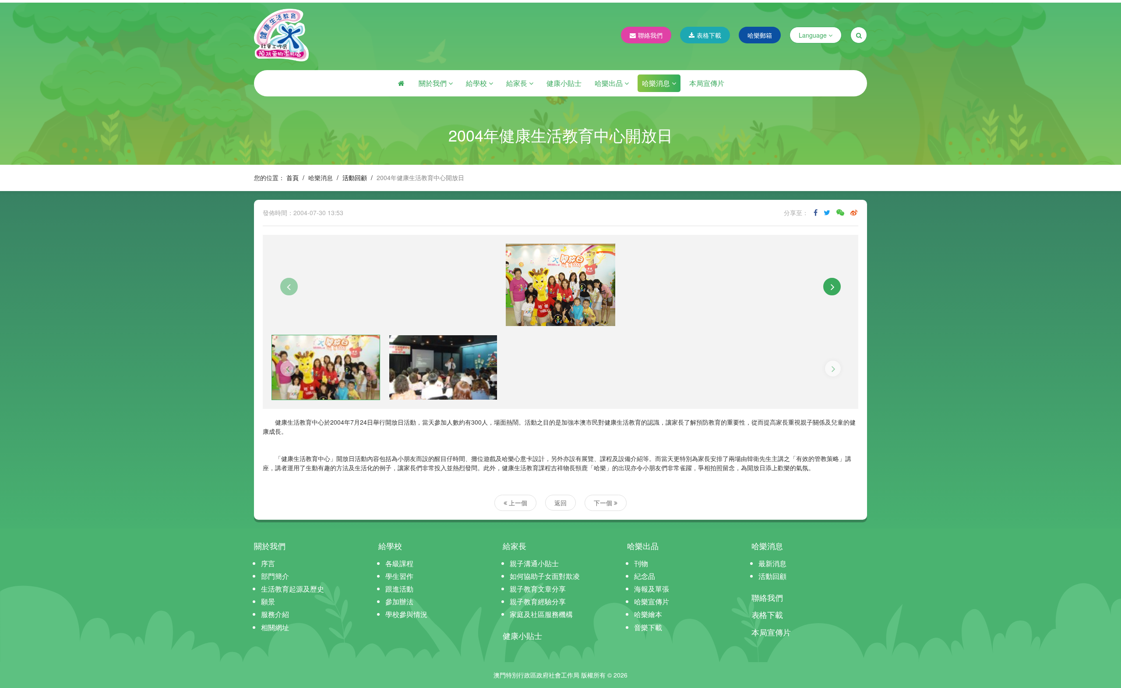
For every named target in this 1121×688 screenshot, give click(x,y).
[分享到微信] (840, 212)
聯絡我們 (650, 35)
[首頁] (401, 83)
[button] (289, 286)
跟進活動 (399, 589)
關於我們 (433, 83)
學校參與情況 (406, 614)
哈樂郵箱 (759, 35)
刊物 (641, 563)
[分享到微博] (854, 212)
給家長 (517, 83)
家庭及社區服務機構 (541, 614)
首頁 (292, 177)
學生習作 (399, 576)
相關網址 (275, 627)
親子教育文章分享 (538, 589)
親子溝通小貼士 (534, 563)
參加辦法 (399, 601)
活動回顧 (354, 177)
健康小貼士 (564, 83)
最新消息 (772, 563)
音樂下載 (648, 627)
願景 (268, 601)
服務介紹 (275, 614)
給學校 (477, 83)
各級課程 (399, 563)
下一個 (604, 502)
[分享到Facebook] (815, 212)
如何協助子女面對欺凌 (545, 576)
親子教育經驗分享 (538, 601)
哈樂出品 (609, 83)
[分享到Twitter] (827, 212)
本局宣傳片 (706, 83)
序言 (268, 563)
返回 (560, 502)
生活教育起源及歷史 (292, 589)
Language (813, 35)
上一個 (517, 502)
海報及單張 (651, 589)
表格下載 (709, 35)
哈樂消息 (657, 83)
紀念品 (644, 576)
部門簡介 (275, 576)
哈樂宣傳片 (651, 601)
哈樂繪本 (648, 614)
